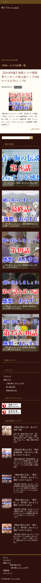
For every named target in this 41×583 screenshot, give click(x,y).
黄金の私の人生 (11, 390)
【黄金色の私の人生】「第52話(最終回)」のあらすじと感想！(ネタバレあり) (25, 452)
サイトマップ (7, 573)
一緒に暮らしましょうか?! (15, 383)
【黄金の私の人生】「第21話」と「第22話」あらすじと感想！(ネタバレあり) (25, 527)
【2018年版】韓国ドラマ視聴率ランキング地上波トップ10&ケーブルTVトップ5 (20, 76)
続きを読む (36, 129)
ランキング (18, 87)
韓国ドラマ (7, 380)
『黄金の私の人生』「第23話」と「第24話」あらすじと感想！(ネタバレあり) (25, 477)
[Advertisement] (20, 35)
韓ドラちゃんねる (10, 8)
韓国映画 (6, 570)
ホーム (5, 557)
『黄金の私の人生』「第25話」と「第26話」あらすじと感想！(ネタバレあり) (25, 502)
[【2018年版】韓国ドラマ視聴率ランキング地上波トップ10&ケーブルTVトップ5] (20, 109)
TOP (10, 60)
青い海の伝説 (10, 387)
